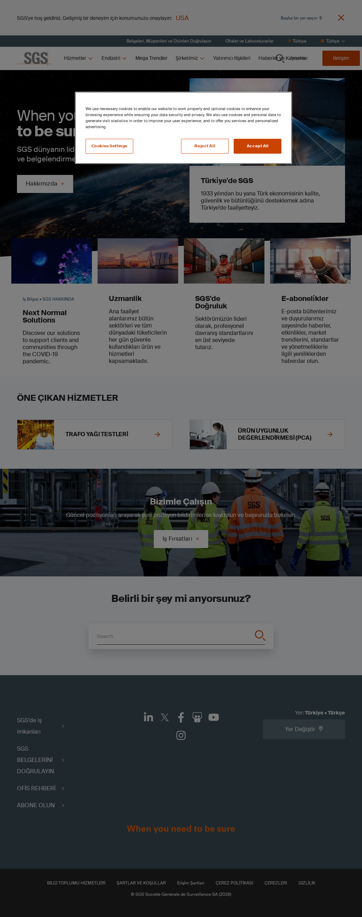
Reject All (204, 146)
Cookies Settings (109, 146)
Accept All (258, 146)
